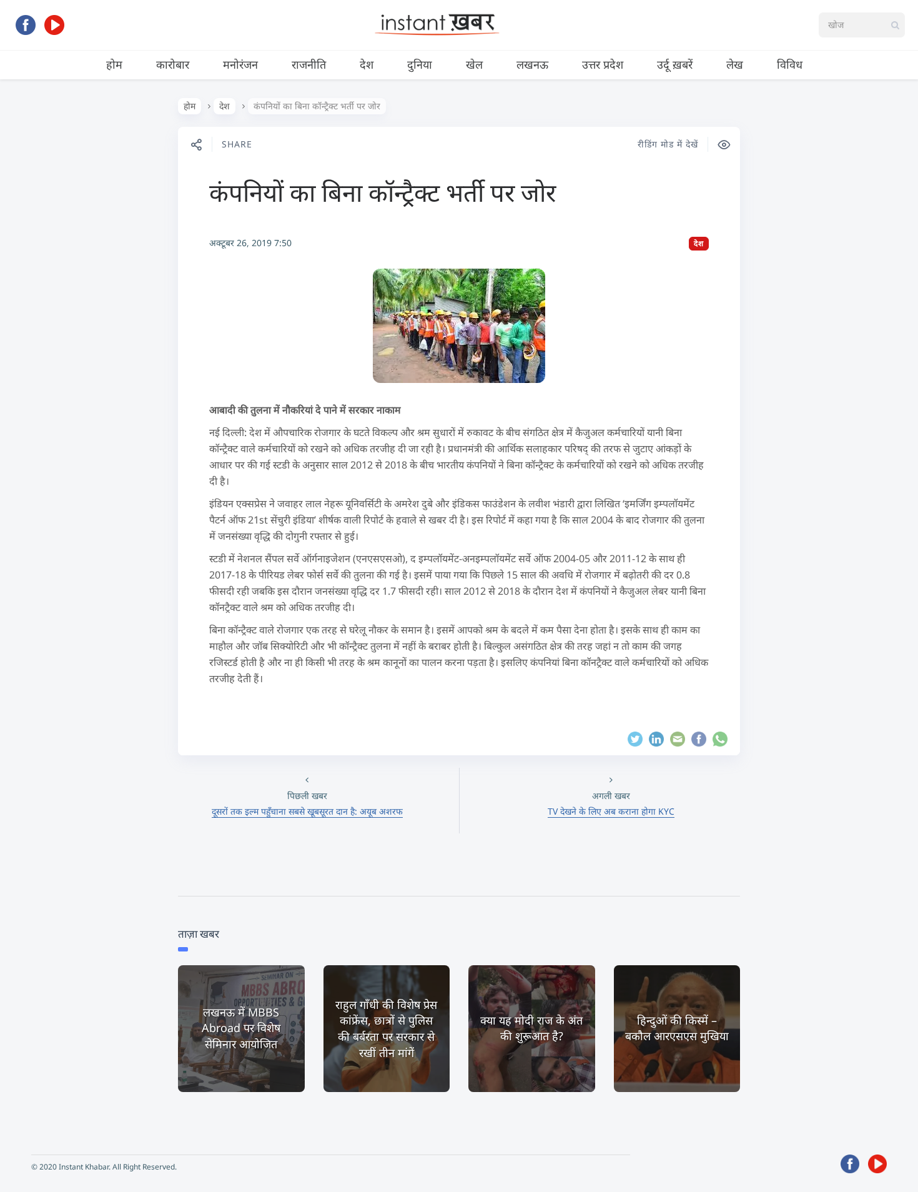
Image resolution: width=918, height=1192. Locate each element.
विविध (789, 64)
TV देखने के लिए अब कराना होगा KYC (611, 811)
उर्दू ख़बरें (675, 64)
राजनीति (309, 64)
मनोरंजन (240, 64)
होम (114, 64)
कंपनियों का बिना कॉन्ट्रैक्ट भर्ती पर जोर (382, 192)
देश (366, 64)
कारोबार (172, 64)
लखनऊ (532, 64)
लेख (734, 64)
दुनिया (419, 64)
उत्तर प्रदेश (602, 64)
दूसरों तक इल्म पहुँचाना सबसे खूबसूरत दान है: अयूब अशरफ (307, 811)
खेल (474, 64)
